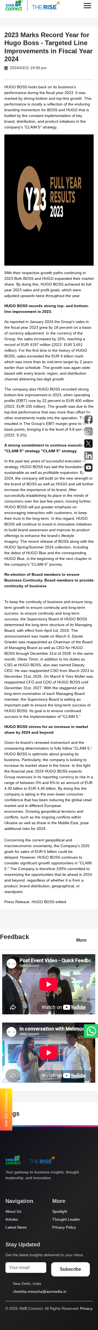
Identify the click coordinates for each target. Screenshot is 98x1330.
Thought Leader (66, 1219)
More (81, 940)
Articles (11, 1219)
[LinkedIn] (39, 1188)
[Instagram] (29, 1188)
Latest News (16, 1227)
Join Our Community (6, 1109)
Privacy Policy (64, 1227)
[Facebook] (19, 1188)
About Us (13, 1211)
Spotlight (59, 1211)
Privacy (86, 1308)
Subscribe (70, 1269)
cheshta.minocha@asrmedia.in (39, 1291)
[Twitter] (8, 1188)
